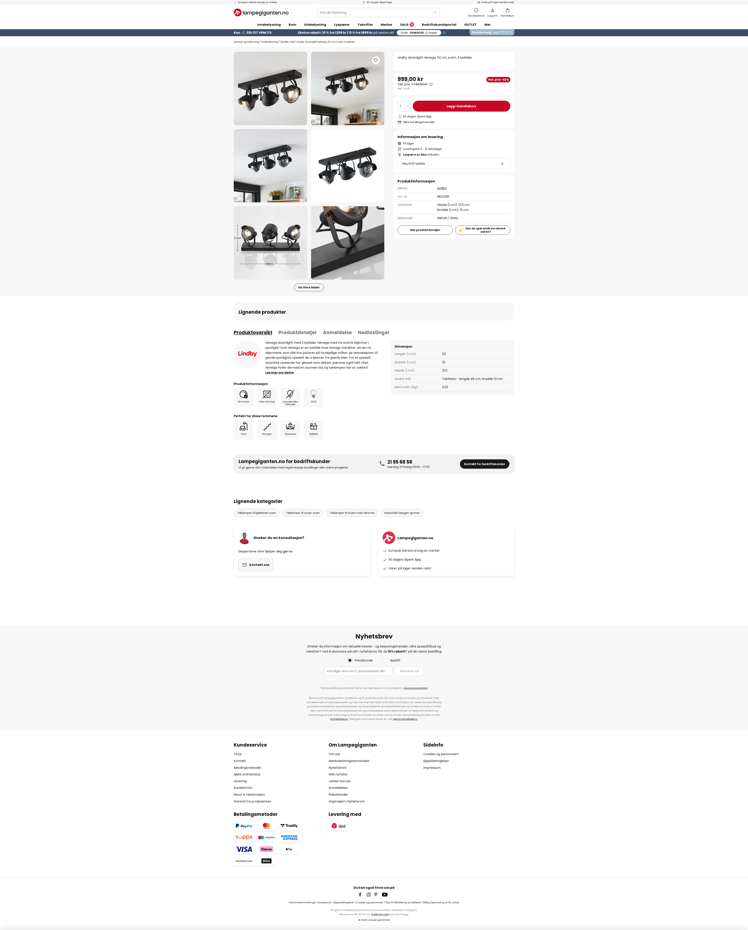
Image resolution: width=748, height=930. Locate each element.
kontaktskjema (339, 719)
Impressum (432, 767)
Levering (240, 781)
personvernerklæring (405, 719)
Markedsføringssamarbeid (349, 761)
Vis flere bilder (309, 287)
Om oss (334, 754)
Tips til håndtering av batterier (403, 902)
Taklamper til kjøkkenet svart (256, 513)
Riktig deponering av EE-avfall (441, 902)
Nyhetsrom (356, 801)
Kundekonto (243, 788)
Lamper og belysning (246, 41)
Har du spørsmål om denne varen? (486, 230)
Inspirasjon (337, 801)
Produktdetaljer (298, 332)
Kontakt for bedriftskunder (484, 464)
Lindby (442, 188)
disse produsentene (416, 688)
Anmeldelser (338, 788)
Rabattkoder (338, 794)
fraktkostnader (380, 914)
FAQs (238, 754)
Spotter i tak (287, 41)
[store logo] (261, 12)
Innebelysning (269, 41)
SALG (404, 24)
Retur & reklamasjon (249, 794)
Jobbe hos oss (340, 781)
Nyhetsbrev (338, 767)
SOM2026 (419, 33)
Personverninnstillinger (302, 902)
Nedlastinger (374, 332)
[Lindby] (247, 354)
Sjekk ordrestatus (247, 774)
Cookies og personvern (441, 754)
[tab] (253, 332)
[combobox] (378, 12)
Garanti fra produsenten (252, 801)
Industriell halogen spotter (402, 513)
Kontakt (240, 761)
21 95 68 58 (399, 462)
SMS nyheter (338, 774)
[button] (270, 166)
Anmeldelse (337, 332)
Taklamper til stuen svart (303, 513)
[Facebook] (362, 894)
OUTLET (470, 24)
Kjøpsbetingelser (436, 761)
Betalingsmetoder (247, 767)
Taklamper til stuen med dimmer (352, 513)
